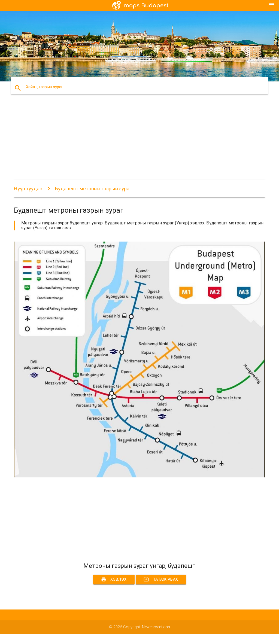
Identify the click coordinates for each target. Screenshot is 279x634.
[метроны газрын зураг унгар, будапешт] (139, 476)
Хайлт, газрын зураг (44, 87)
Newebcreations (156, 627)
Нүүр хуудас (28, 188)
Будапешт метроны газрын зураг (93, 188)
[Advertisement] (139, 142)
